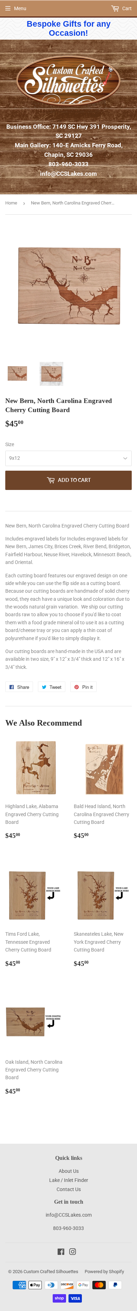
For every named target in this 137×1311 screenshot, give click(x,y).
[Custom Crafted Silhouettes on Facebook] (61, 1253)
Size (9, 444)
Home (11, 203)
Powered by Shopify (104, 1271)
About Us (69, 1171)
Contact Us (69, 1189)
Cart (126, 8)
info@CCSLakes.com (68, 173)
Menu (20, 8)
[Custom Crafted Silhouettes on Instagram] (72, 1253)
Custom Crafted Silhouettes (51, 1271)
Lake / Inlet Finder (68, 1180)
